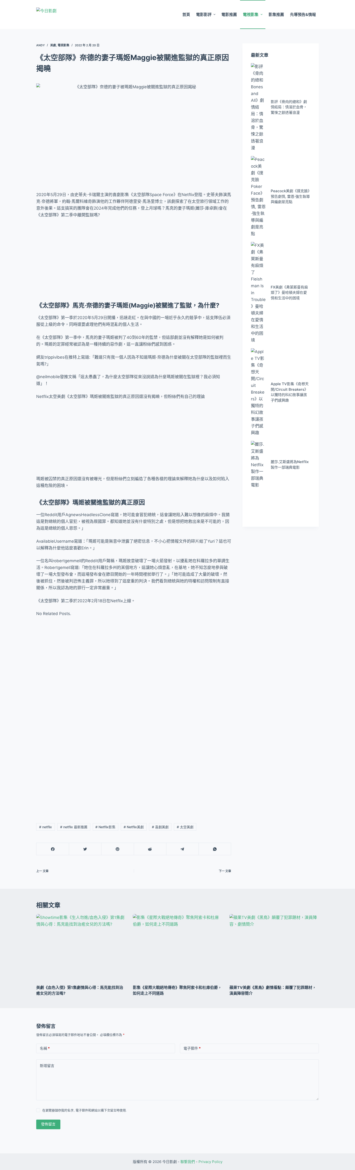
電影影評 (204, 14)
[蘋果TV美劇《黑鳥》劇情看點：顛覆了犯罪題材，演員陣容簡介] (274, 947)
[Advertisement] (133, 258)
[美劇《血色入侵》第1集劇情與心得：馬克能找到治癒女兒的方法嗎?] (81, 947)
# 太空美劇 (185, 827)
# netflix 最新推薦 (73, 827)
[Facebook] (52, 849)
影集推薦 (276, 14)
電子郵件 (192, 1048)
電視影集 (250, 14)
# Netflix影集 (105, 827)
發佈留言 (48, 1124)
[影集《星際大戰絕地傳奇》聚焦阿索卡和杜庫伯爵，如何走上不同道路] (177, 947)
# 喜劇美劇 (160, 827)
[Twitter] (85, 849)
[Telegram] (182, 849)
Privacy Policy (210, 1161)
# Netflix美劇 (134, 827)
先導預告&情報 (303, 14)
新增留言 (47, 1065)
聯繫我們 (187, 1161)
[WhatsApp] (215, 849)
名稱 (45, 1048)
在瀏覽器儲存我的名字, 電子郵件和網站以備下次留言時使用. (84, 1110)
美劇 (53, 45)
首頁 (186, 14)
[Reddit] (150, 849)
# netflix (45, 827)
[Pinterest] (117, 849)
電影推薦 (229, 14)
